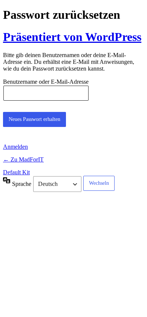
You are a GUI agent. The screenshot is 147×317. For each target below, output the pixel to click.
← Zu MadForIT (23, 159)
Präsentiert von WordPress (72, 37)
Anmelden (15, 146)
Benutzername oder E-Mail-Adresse (46, 82)
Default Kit (16, 172)
